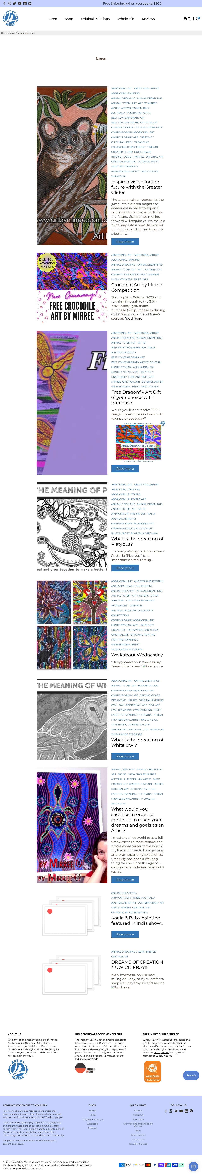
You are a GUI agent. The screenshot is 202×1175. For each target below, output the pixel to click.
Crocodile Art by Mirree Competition (136, 287)
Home (52, 19)
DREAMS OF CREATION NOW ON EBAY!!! (137, 964)
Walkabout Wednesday (137, 654)
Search (138, 1110)
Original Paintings (95, 19)
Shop (69, 19)
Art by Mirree (82, 1056)
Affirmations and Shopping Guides (138, 1124)
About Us (138, 1115)
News (12, 33)
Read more (125, 242)
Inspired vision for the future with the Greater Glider (136, 187)
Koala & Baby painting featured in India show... (137, 920)
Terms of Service (138, 1144)
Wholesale (125, 19)
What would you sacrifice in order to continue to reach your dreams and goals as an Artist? (137, 819)
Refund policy (138, 1135)
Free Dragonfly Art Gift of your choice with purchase (136, 397)
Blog (138, 1130)
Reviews (148, 19)
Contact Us (138, 1139)
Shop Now (138, 1119)
